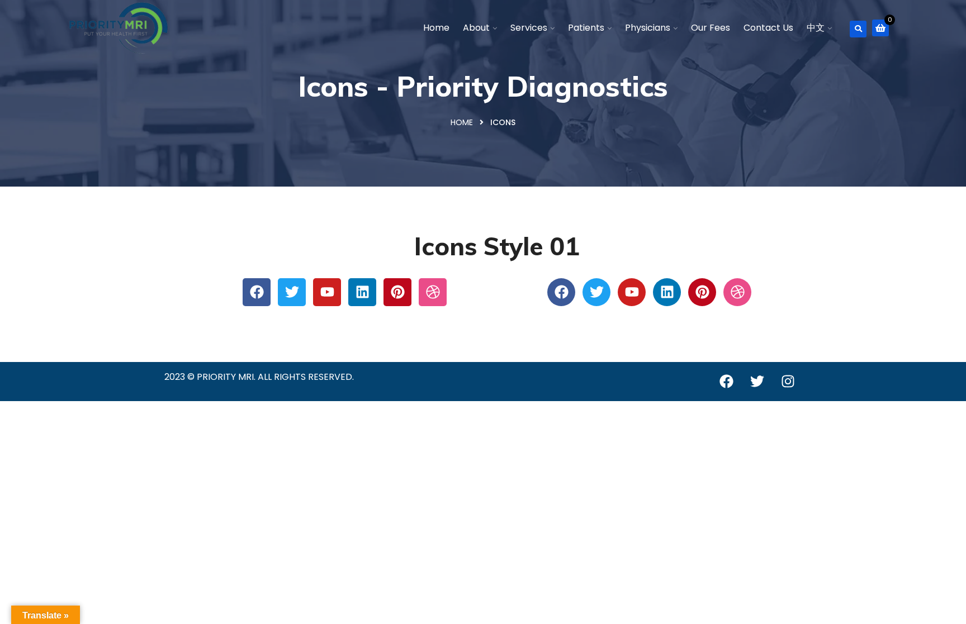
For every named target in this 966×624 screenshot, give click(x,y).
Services (528, 27)
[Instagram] (788, 382)
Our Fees (710, 27)
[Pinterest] (397, 292)
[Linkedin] (362, 292)
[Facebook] (257, 292)
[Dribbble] (433, 292)
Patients (586, 27)
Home (436, 27)
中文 (816, 27)
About (476, 27)
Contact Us (768, 27)
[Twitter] (292, 292)
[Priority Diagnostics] (118, 28)
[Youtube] (327, 292)
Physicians (647, 27)
